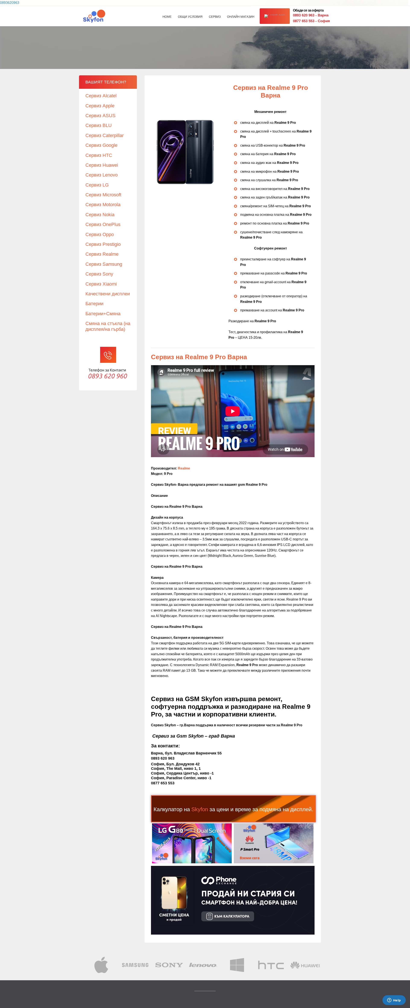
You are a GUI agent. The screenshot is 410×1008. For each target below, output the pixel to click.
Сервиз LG (97, 185)
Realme (184, 468)
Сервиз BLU (98, 125)
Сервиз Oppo (99, 234)
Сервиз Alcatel (101, 95)
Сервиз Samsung (103, 264)
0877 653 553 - (311, 21)
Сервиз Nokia (99, 214)
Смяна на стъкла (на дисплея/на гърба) (107, 326)
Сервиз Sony (99, 274)
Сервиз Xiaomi (101, 284)
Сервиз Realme (102, 254)
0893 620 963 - (310, 15)
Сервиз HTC (98, 155)
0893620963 (9, 2)
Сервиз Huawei (101, 165)
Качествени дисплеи (107, 293)
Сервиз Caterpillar (104, 135)
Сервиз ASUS (100, 115)
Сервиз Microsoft (103, 194)
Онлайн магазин (240, 16)
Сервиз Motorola (102, 204)
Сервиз (215, 16)
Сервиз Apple (99, 105)
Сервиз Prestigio (103, 244)
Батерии (94, 303)
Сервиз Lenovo (101, 175)
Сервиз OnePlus (102, 224)
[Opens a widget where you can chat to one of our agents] (394, 1000)
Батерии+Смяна (102, 313)
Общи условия (190, 16)
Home (167, 16)
